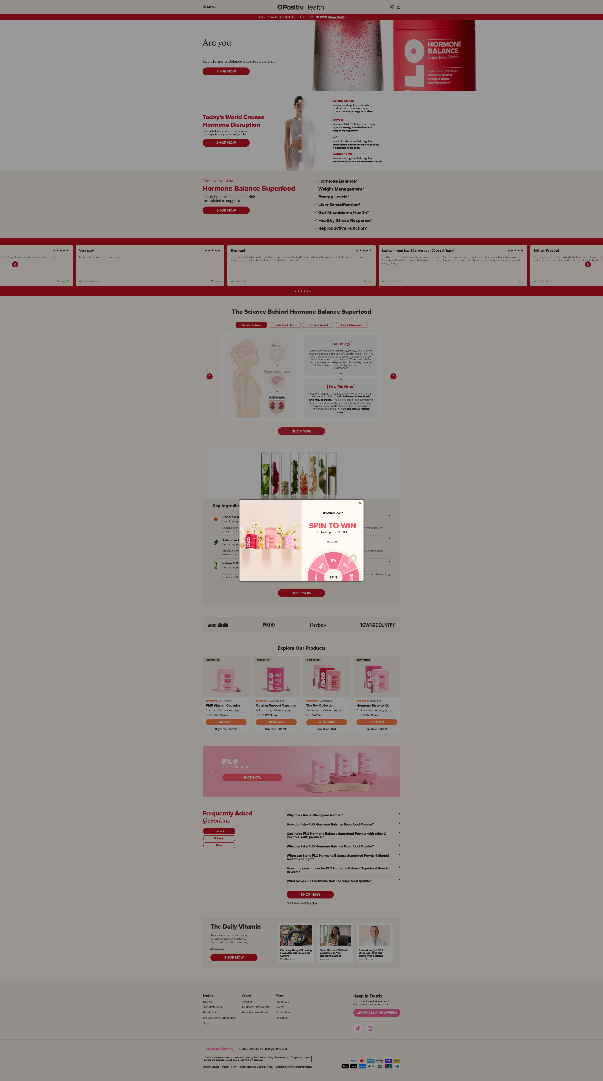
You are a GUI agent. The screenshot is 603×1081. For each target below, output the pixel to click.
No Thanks (332, 541)
